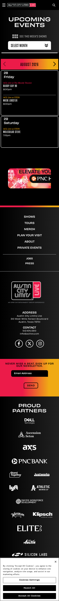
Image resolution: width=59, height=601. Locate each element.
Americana (20, 542)
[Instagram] (40, 343)
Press (29, 264)
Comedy (19, 554)
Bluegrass (43, 542)
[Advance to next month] (54, 64)
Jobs (29, 259)
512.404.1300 (29, 331)
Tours (29, 223)
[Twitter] (29, 343)
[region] (29, 579)
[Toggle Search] (54, 5)
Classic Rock (41, 548)
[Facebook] (19, 343)
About (29, 242)
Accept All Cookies (29, 596)
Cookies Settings (29, 580)
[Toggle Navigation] (5, 5)
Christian (19, 548)
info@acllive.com (29, 334)
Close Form (52, 468)
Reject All (29, 588)
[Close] (55, 562)
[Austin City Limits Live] (21, 5)
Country (42, 554)
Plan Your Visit (29, 235)
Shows (29, 217)
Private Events (29, 248)
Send (31, 386)
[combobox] (29, 45)
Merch (29, 229)
